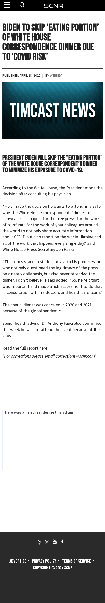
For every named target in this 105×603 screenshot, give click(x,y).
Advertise (17, 561)
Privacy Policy (44, 561)
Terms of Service (76, 561)
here (43, 348)
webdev (56, 75)
